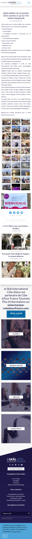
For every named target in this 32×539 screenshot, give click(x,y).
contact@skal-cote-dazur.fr (16, 494)
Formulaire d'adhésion (16, 469)
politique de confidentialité (6, 518)
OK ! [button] (5, 536)
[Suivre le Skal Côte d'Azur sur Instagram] (7, 2)
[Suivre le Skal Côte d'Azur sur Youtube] (9, 2)
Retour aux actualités (17, 220)
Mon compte (16, 478)
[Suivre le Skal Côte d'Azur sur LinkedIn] (12, 465)
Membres (16, 482)
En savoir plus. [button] (16, 531)
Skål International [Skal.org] (16, 485)
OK (29, 513)
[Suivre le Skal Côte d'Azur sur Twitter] (5, 2)
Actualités (16, 480)
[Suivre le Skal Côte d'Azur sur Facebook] (1, 2)
